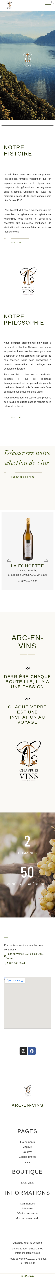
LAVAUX (31, 570)
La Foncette (27, 566)
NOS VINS (27, 1182)
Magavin (27, 1147)
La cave (27, 1151)
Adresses (27, 1208)
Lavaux (21, 570)
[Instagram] (23, 1051)
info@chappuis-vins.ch (27, 1253)
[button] (8, 561)
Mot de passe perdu (27, 1218)
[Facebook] (32, 1051)
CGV (27, 1161)
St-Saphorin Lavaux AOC (21, 575)
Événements (27, 1142)
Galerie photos (27, 1156)
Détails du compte (27, 1213)
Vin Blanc (42, 575)
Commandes (27, 1203)
